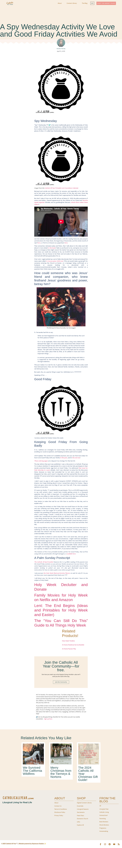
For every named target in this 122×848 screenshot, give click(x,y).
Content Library (72, 3)
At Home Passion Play (69, 649)
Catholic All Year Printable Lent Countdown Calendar (61, 188)
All (100, 806)
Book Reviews (103, 822)
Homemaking (103, 831)
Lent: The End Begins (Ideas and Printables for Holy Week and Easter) (61, 610)
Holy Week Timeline (68, 641)
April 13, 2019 (61, 51)
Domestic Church (82, 819)
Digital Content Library (84, 803)
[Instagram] (105, 844)
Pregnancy (102, 828)
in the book (52, 248)
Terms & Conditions (60, 809)
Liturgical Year (104, 809)
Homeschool (103, 815)
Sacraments (81, 812)
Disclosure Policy (59, 812)
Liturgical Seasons (83, 809)
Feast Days (80, 815)
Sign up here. (48, 719)
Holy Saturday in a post (42, 470)
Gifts (78, 822)
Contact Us (57, 806)
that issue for (83, 468)
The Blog (84, 3)
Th (35, 461)
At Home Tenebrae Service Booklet (73, 645)
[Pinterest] (109, 844)
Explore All (80, 825)
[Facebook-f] (100, 844)
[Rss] (119, 844)
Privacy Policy (58, 815)
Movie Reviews (104, 825)
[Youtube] (114, 844)
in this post (63, 458)
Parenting (102, 819)
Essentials (80, 806)
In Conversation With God (54, 261)
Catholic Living (104, 812)
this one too (76, 458)
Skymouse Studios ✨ (39, 843)
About (60, 3)
